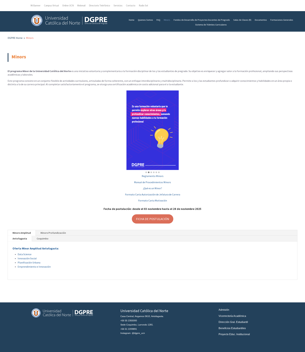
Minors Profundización (53, 232)
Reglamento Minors (152, 176)
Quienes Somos (145, 20)
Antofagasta (20, 238)
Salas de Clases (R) (242, 20)
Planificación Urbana (29, 262)
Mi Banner (35, 5)
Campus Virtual (51, 5)
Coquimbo (42, 238)
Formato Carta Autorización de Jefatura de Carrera (152, 194)
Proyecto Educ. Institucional (234, 334)
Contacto (130, 5)
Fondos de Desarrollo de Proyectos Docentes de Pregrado (202, 20)
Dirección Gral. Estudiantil (233, 322)
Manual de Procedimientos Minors (152, 182)
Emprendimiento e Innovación (34, 266)
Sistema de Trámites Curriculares (211, 25)
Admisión (224, 309)
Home (131, 20)
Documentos (261, 20)
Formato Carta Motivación (152, 200)
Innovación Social (27, 258)
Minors (167, 20)
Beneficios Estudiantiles (232, 328)
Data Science (24, 254)
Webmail (81, 5)
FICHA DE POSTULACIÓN (152, 219)
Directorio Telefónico (99, 5)
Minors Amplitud (22, 232)
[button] (146, 172)
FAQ (158, 20)
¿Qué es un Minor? (152, 188)
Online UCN (68, 5)
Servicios (118, 5)
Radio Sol (143, 5)
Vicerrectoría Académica (232, 316)
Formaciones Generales (281, 20)
